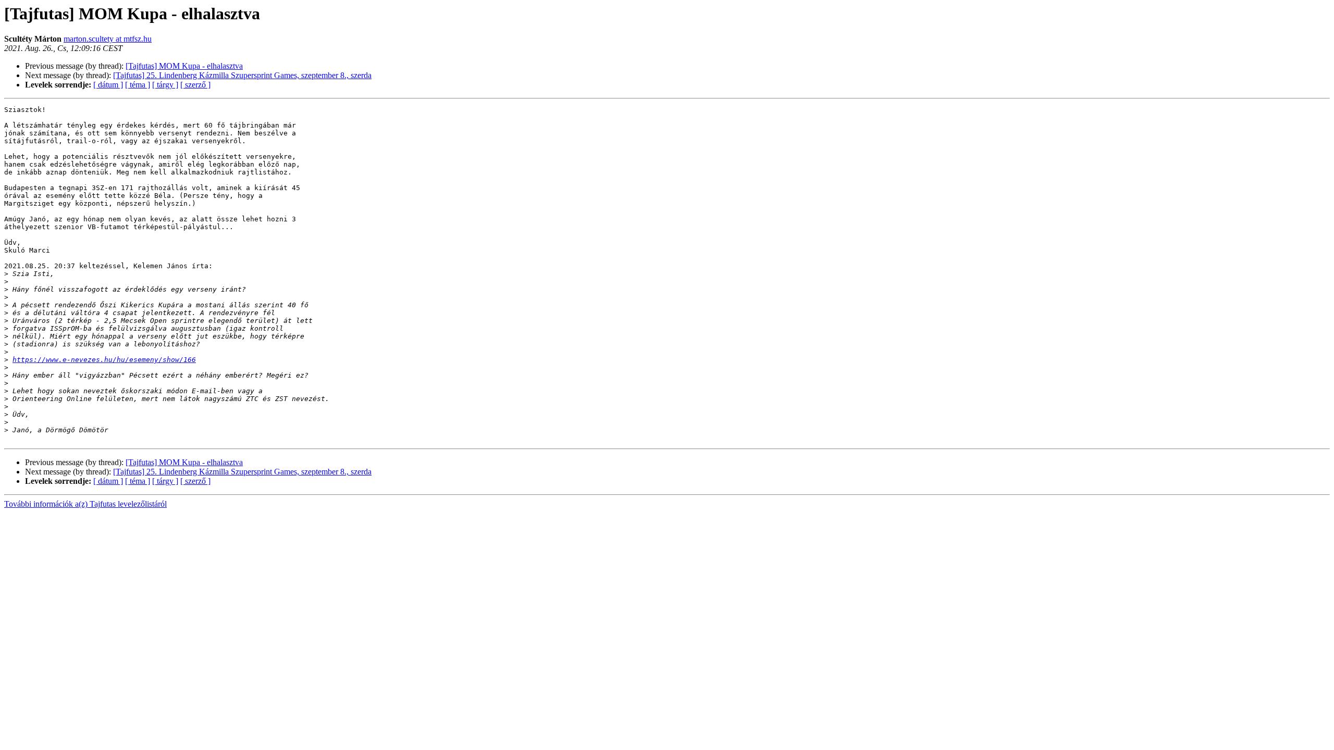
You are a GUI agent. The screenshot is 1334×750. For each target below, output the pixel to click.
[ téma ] (137, 84)
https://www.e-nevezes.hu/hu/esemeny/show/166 (104, 360)
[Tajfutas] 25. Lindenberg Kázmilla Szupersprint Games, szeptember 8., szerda (242, 75)
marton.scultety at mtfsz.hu (108, 38)
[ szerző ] (195, 84)
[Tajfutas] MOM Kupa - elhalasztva (184, 65)
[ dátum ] (108, 84)
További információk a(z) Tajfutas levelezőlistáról (85, 503)
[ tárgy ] (165, 84)
